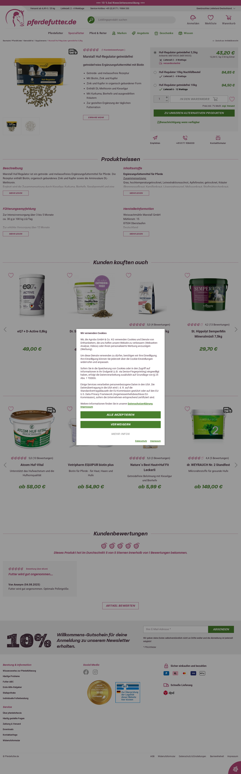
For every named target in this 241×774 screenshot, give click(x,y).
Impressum (86, 406)
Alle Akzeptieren (120, 414)
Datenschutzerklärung (140, 403)
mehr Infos (120, 434)
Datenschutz (141, 441)
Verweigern (121, 424)
